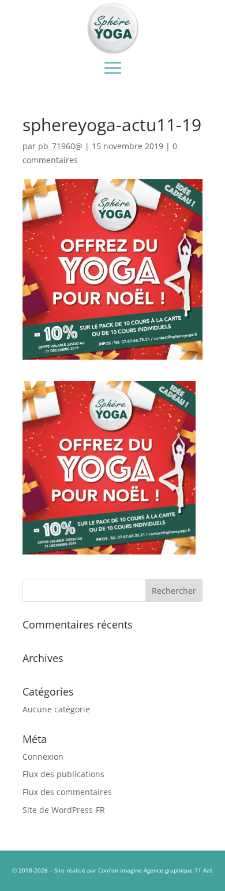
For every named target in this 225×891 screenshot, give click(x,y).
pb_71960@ (60, 146)
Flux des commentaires (67, 791)
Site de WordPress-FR (63, 809)
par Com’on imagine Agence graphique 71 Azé (150, 870)
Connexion (42, 756)
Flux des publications (63, 773)
